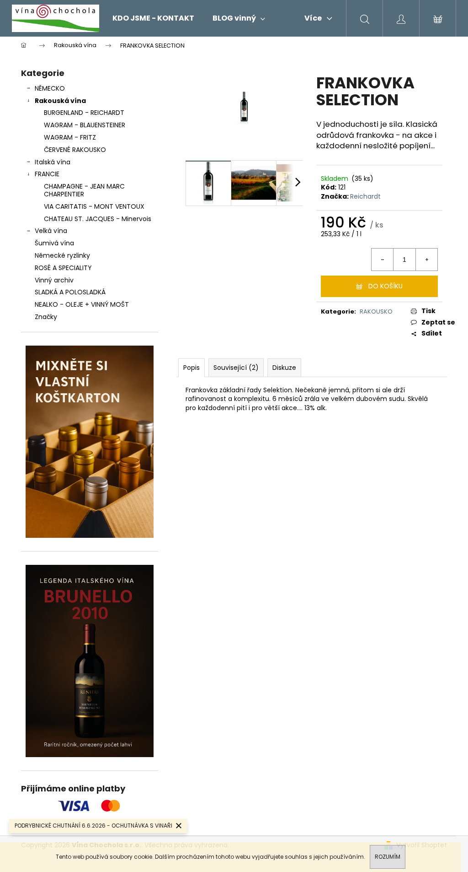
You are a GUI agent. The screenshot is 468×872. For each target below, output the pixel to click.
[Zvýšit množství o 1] (426, 260)
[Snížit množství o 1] (383, 260)
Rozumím (387, 857)
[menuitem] (153, 18)
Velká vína (51, 230)
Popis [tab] (191, 367)
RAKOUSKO (376, 311)
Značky (46, 316)
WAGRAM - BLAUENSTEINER (84, 125)
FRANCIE (47, 174)
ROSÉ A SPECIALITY (63, 267)
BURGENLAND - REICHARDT (84, 112)
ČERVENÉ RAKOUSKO (75, 149)
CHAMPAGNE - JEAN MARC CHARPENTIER (84, 190)
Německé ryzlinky (62, 255)
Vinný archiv (54, 280)
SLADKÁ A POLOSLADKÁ (70, 292)
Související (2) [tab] (236, 367)
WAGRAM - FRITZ (70, 137)
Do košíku (385, 286)
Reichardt (365, 196)
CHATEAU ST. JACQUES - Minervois (97, 218)
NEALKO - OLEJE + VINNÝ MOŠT (82, 304)
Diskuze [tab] (284, 367)
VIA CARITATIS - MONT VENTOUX (94, 206)
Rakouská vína (60, 100)
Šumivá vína (54, 243)
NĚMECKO (50, 88)
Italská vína (52, 162)
